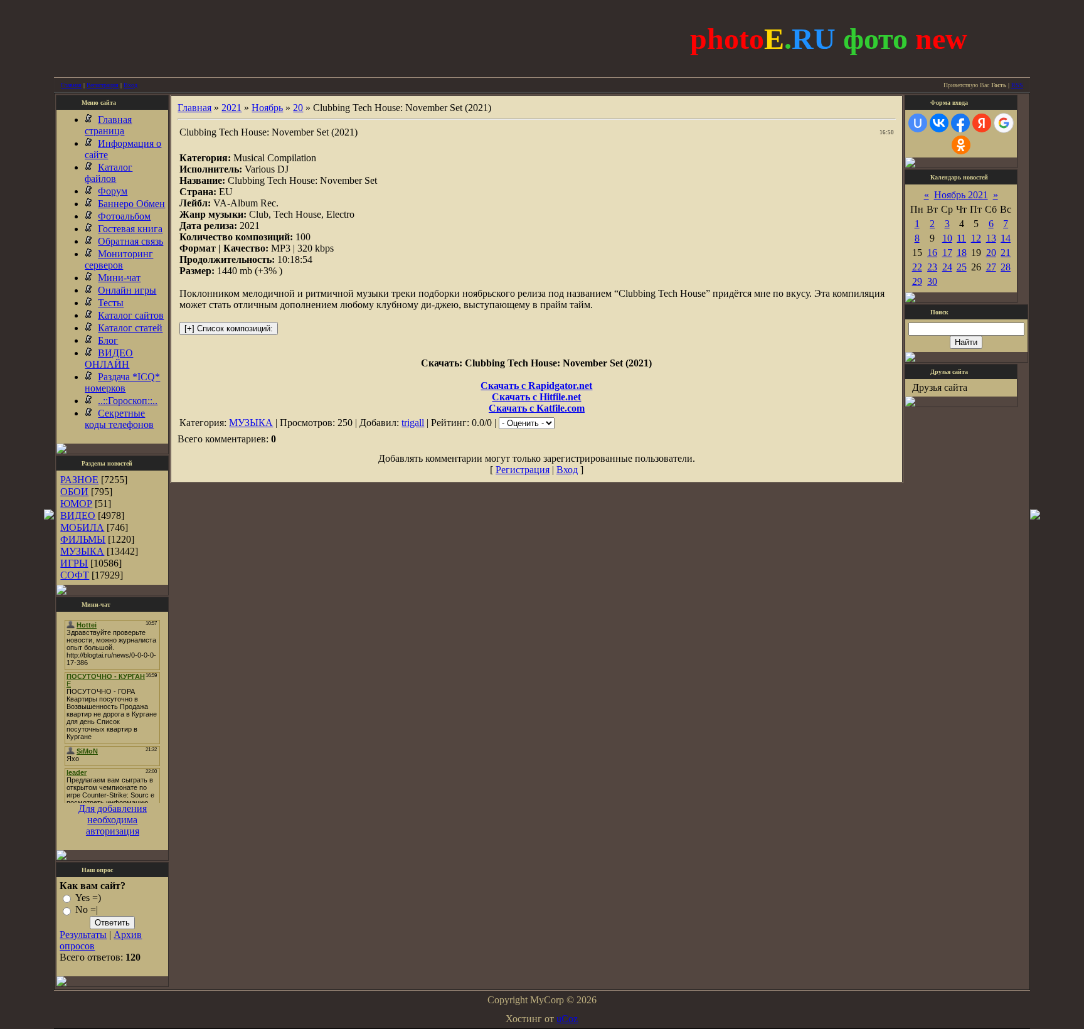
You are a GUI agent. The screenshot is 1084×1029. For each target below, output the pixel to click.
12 (976, 238)
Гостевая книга (130, 228)
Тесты (111, 302)
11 (961, 238)
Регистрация (103, 85)
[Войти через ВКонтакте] (939, 123)
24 (947, 267)
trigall (412, 422)
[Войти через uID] (917, 123)
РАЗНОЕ (79, 479)
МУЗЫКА (82, 551)
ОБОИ (74, 491)
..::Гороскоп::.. (127, 400)
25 (962, 267)
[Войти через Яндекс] (981, 123)
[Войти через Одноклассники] (961, 145)
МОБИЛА (82, 527)
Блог (108, 340)
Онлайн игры (127, 290)
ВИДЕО (77, 515)
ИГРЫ (74, 563)
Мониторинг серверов (119, 259)
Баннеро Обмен (131, 203)
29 (917, 281)
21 (1006, 252)
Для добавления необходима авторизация (112, 819)
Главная (71, 85)
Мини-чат (119, 277)
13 (991, 238)
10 (947, 238)
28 (1006, 267)
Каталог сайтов (131, 315)
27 (991, 267)
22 (917, 267)
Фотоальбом (124, 216)
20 (298, 107)
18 (962, 252)
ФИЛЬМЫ (82, 539)
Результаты (83, 934)
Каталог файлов (108, 173)
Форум (112, 191)
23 (932, 267)
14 (1006, 238)
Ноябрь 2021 (961, 194)
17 (947, 252)
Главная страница (108, 125)
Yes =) (88, 897)
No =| (86, 910)
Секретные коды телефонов (119, 419)
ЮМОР (76, 503)
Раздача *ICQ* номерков (122, 382)
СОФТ (74, 575)
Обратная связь (130, 241)
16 (932, 252)
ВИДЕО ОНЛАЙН (109, 359)
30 (932, 281)
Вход (130, 85)
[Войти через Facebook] (960, 123)
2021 (231, 107)
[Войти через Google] (1004, 123)
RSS (1017, 85)
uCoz (567, 1018)
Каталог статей (130, 328)
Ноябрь (267, 107)
